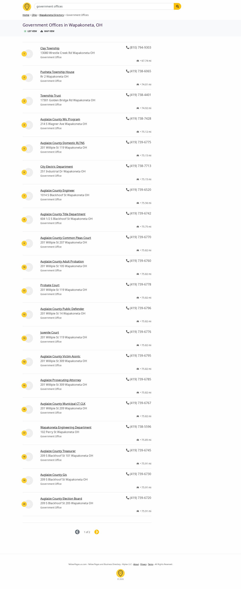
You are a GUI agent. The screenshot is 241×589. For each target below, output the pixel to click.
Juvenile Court (49, 332)
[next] (101, 532)
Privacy (143, 564)
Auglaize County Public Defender (62, 309)
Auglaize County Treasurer (58, 451)
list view (32, 31)
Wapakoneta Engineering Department (65, 427)
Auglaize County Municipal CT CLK (62, 404)
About (136, 564)
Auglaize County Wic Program (60, 119)
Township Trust (50, 96)
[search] (177, 6)
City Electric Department (56, 167)
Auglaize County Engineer (57, 190)
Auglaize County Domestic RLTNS (62, 143)
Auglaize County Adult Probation (62, 261)
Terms (150, 564)
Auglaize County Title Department (62, 214)
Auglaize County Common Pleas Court (65, 238)
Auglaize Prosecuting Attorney (60, 380)
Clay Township (49, 48)
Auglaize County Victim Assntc (60, 356)
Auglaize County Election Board (61, 498)
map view (49, 31)
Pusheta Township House (57, 72)
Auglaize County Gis (53, 475)
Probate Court (49, 285)
